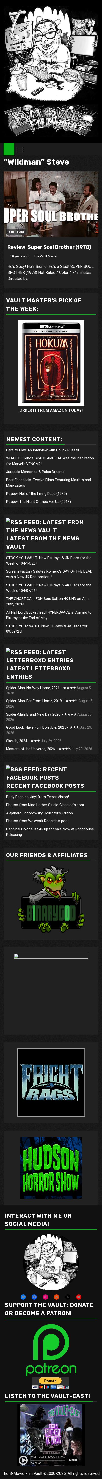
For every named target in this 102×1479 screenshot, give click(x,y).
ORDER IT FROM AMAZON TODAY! (51, 410)
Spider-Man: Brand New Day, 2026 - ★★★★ (41, 714)
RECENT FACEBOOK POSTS (45, 786)
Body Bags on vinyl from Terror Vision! (37, 797)
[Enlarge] (72, 1240)
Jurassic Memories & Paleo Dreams (35, 472)
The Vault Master (45, 256)
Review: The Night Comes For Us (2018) (38, 501)
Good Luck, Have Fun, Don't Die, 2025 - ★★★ (42, 727)
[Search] (95, 149)
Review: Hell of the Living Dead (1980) (36, 493)
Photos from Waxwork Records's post (37, 821)
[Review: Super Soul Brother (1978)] (51, 204)
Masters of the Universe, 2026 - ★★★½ (38, 749)
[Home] (9, 148)
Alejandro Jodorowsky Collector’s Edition (39, 813)
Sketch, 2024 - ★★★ (23, 741)
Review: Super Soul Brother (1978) (49, 247)
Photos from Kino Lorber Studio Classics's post (45, 805)
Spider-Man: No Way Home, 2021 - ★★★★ (41, 688)
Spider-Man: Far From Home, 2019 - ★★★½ (42, 701)
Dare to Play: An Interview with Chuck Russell (42, 450)
